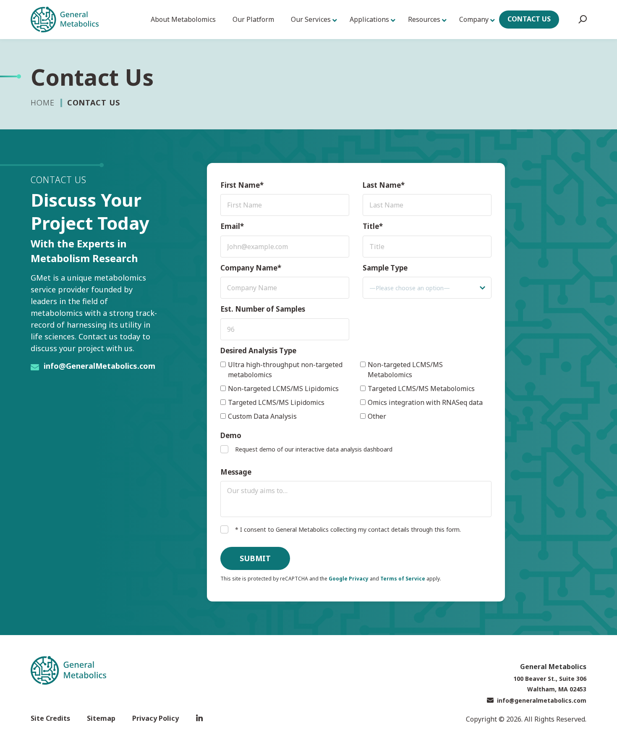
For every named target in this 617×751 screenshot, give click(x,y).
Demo (230, 435)
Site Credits (50, 718)
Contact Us (529, 19)
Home (43, 102)
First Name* (242, 185)
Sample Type (385, 268)
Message (235, 472)
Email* (232, 226)
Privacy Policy (155, 718)
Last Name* (384, 185)
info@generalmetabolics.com (541, 700)
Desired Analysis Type (258, 350)
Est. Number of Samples (262, 309)
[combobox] (427, 288)
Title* (373, 226)
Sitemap (101, 718)
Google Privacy (349, 578)
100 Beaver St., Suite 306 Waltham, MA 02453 (549, 684)
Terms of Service (402, 578)
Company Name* (250, 268)
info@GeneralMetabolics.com (99, 366)
